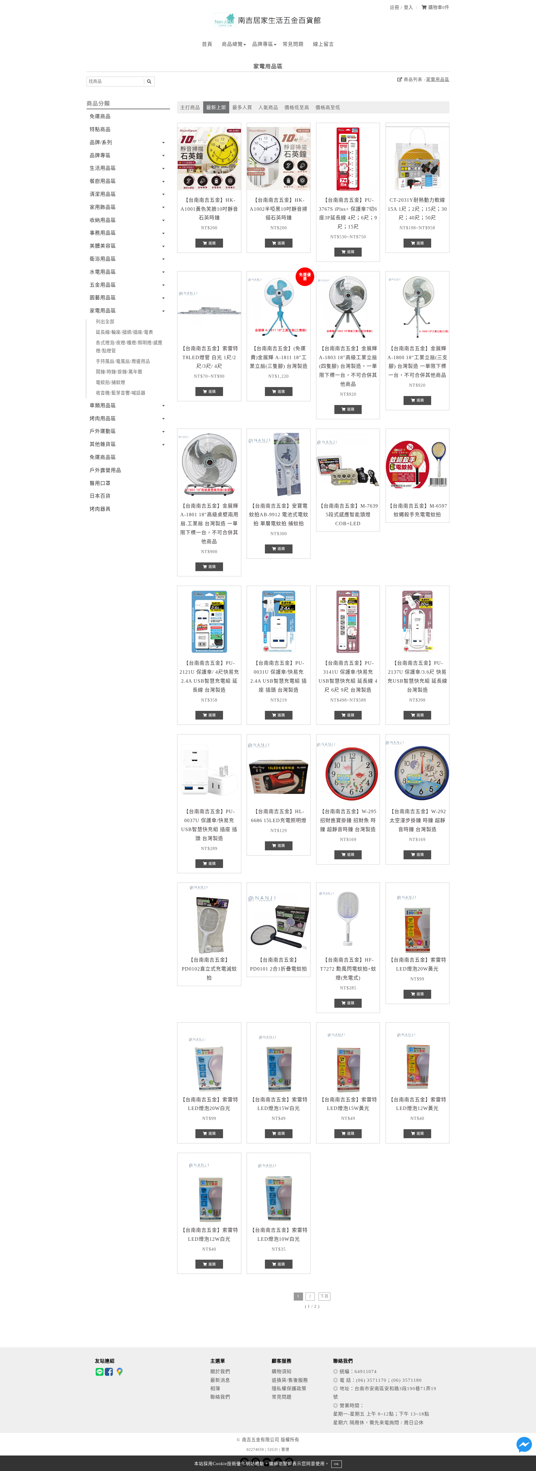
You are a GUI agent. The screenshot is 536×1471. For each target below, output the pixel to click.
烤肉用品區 (103, 418)
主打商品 (190, 107)
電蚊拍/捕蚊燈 (110, 382)
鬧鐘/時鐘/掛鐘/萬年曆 (119, 371)
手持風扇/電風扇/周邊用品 (123, 361)
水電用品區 (103, 272)
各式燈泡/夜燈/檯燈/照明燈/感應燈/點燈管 (129, 346)
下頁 (324, 1296)
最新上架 (216, 107)
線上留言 (323, 44)
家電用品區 (437, 79)
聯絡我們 (220, 1396)
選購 (211, 243)
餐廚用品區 (103, 181)
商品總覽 (232, 44)
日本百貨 (100, 496)
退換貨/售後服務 (290, 1380)
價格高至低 (327, 107)
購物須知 (282, 1371)
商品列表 (412, 79)
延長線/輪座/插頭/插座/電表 (124, 332)
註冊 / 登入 (401, 7)
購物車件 (438, 7)
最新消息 (220, 1380)
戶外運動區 (103, 431)
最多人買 (242, 107)
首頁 (207, 44)
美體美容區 (103, 246)
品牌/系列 (101, 142)
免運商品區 (103, 457)
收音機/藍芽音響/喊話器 (120, 392)
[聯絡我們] (524, 1446)
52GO (272, 1449)
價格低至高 (296, 107)
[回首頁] (268, 26)
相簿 (215, 1388)
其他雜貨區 (103, 444)
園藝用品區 (103, 297)
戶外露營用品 (105, 470)
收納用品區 (103, 220)
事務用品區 (103, 233)
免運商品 (100, 116)
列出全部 (105, 321)
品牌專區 (262, 44)
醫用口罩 (100, 483)
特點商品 (100, 129)
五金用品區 (103, 285)
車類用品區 (103, 405)
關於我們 (220, 1371)
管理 (285, 1449)
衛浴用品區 (103, 259)
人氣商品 (268, 107)
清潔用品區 (103, 194)
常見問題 (293, 44)
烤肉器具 (100, 509)
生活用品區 (103, 168)
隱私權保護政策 (289, 1388)
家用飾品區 (103, 207)
